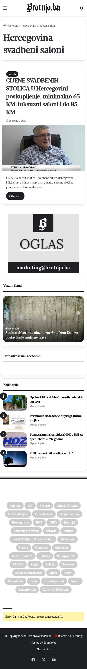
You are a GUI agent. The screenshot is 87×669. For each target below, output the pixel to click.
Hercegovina (20, 522)
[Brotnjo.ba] (43, 8)
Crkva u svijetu (18, 514)
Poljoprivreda (66, 556)
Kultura (68, 531)
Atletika (15, 506)
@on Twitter (12, 602)
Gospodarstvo (69, 514)
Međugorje (67, 539)
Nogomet (41, 547)
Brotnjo (45, 506)
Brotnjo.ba (64, 636)
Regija (34, 564)
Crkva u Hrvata (67, 506)
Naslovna (12, 25)
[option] (43, 319)
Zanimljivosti (27, 589)
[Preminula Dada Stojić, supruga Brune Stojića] (15, 422)
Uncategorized (54, 581)
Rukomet (68, 564)
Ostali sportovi (22, 556)
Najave (23, 547)
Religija (50, 564)
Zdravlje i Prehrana (55, 589)
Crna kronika (44, 514)
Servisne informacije (28, 573)
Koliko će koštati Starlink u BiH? (51, 453)
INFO (53, 522)
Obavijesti (61, 547)
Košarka (51, 531)
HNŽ (39, 522)
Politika (44, 556)
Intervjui (69, 522)
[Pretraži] (82, 9)
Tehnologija (15, 581)
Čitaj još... (15, 196)
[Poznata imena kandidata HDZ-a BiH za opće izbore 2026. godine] (15, 440)
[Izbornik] (5, 9)
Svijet (68, 573)
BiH (30, 506)
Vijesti (12, 74)
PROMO (18, 564)
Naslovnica (43, 649)
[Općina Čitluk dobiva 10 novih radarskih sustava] (15, 403)
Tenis (33, 581)
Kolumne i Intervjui (26, 531)
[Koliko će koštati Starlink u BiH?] (15, 459)
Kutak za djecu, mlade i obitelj (33, 539)
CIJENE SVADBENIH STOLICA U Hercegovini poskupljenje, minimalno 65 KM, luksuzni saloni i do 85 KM (43, 96)
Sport (53, 573)
